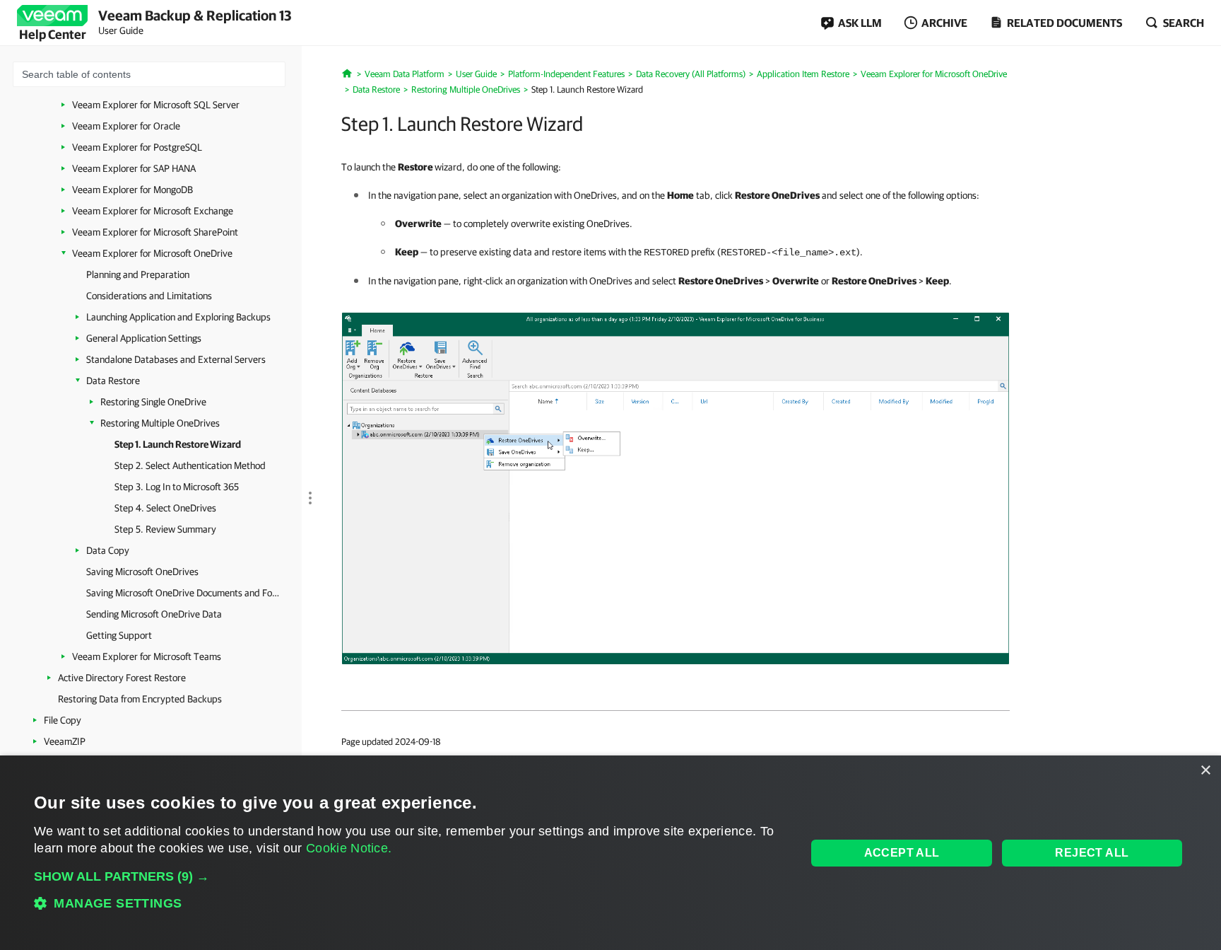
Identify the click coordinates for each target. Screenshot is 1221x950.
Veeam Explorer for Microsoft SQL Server (156, 104)
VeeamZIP (64, 741)
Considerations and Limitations (149, 295)
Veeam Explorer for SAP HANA (134, 168)
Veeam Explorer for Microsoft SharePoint (155, 232)
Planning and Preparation (137, 274)
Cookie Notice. (348, 848)
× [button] (1205, 770)
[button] (409, 876)
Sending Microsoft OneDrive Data (154, 614)
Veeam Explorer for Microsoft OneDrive (152, 253)
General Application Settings (143, 338)
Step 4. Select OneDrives (165, 508)
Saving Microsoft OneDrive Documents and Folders (183, 592)
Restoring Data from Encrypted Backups (140, 699)
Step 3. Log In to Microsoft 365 (176, 486)
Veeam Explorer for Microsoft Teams (146, 656)
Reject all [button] (1091, 853)
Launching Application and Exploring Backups (178, 317)
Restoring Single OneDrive (153, 401)
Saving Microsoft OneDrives (142, 571)
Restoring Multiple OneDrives (160, 423)
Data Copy (107, 550)
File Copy (62, 720)
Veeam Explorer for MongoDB (132, 189)
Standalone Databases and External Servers (176, 359)
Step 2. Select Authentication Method (190, 465)
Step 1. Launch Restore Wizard (177, 444)
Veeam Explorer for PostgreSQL (137, 147)
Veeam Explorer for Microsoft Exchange (152, 210)
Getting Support (119, 635)
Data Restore (113, 380)
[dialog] (610, 852)
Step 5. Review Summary (165, 529)
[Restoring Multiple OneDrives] (675, 487)
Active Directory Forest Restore (122, 677)
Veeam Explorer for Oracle (126, 126)
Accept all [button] (902, 853)
